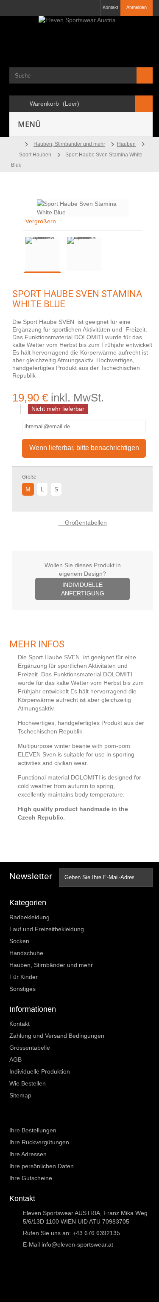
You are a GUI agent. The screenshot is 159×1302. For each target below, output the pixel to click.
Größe (30, 477)
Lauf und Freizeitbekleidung (46, 929)
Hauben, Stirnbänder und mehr (51, 964)
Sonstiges (22, 988)
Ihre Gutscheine (30, 1178)
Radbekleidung (29, 917)
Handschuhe (26, 953)
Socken (19, 941)
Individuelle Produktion (39, 1071)
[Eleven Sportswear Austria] (81, 35)
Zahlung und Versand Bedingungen (56, 1035)
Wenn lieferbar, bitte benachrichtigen (84, 447)
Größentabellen (85, 522)
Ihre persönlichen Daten (41, 1166)
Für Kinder (23, 976)
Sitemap (20, 1095)
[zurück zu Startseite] (15, 144)
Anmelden (136, 7)
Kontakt (110, 7)
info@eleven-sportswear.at (77, 1244)
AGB (15, 1059)
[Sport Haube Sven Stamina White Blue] (42, 254)
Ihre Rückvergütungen (39, 1142)
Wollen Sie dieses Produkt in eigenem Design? (83, 579)
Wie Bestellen (27, 1083)
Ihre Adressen (28, 1154)
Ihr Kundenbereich (40, 1115)
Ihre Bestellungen (32, 1130)
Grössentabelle (29, 1047)
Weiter (110, 255)
